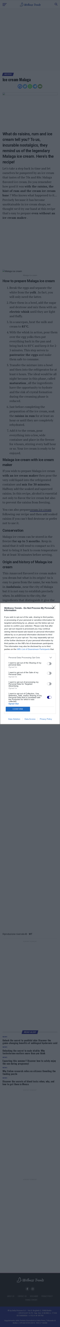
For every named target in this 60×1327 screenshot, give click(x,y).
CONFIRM (18, 709)
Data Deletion (14, 719)
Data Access (30, 719)
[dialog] (30, 663)
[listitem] (30, 657)
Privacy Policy (46, 719)
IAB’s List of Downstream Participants (33, 649)
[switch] (49, 663)
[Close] (54, 608)
